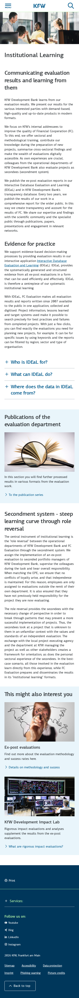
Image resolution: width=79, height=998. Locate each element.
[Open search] (71, 6)
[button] (39, 362)
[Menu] (8, 6)
